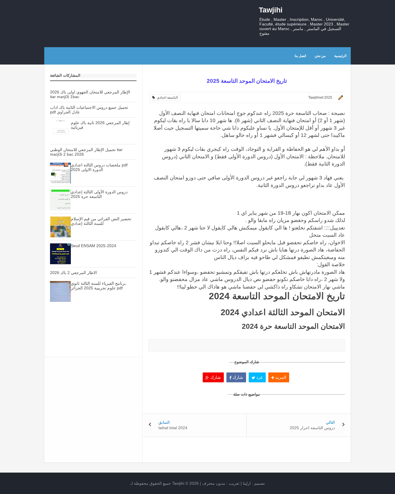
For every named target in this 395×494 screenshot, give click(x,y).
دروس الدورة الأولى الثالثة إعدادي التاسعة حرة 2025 (99, 194)
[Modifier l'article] (340, 97)
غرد (259, 377)
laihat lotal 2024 (172, 427)
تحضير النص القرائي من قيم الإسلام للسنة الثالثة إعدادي (101, 221)
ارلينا (247, 483)
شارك (215, 377)
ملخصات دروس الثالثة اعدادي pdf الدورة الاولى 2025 (99, 167)
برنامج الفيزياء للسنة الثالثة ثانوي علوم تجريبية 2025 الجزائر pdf (98, 285)
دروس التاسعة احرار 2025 (312, 427)
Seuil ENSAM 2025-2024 (93, 245)
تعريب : (220, 483)
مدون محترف (213, 483)
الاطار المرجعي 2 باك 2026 (73, 272)
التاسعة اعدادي (166, 98)
